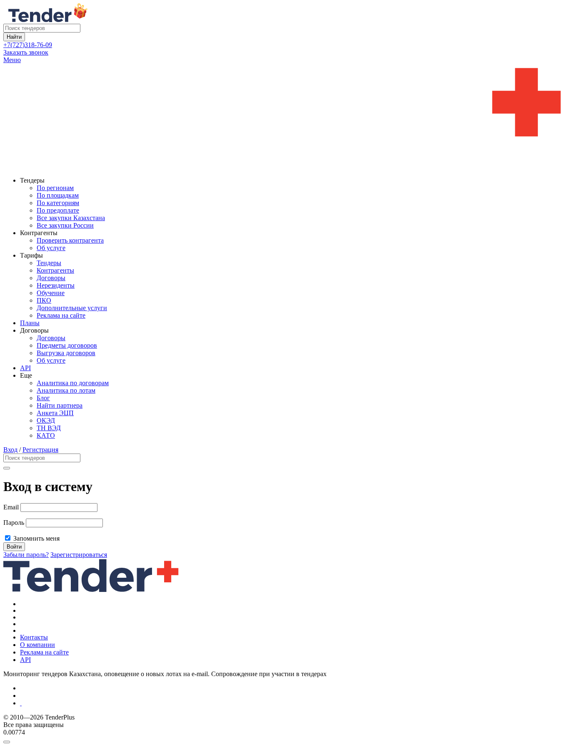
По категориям (58, 202)
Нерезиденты (56, 285)
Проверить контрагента (70, 240)
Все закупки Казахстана (71, 217)
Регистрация (40, 449)
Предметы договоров (67, 345)
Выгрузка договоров (66, 352)
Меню (12, 59)
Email (11, 507)
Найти (14, 37)
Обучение (51, 292)
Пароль (13, 522)
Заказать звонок (25, 52)
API (25, 367)
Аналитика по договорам (73, 382)
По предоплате (58, 210)
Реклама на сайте (61, 315)
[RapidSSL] (293, 703)
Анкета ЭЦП (55, 412)
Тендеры (49, 262)
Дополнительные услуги (72, 307)
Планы (30, 322)
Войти (14, 547)
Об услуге (51, 247)
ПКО (44, 300)
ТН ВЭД (49, 427)
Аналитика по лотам (66, 390)
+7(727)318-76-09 (27, 44)
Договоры (51, 277)
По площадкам (58, 195)
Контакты (34, 637)
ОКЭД (46, 420)
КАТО (46, 435)
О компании (37, 644)
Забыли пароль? (26, 554)
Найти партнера (59, 405)
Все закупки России (65, 225)
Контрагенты (55, 270)
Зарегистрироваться (78, 554)
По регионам (55, 187)
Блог (43, 397)
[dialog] (284, 740)
